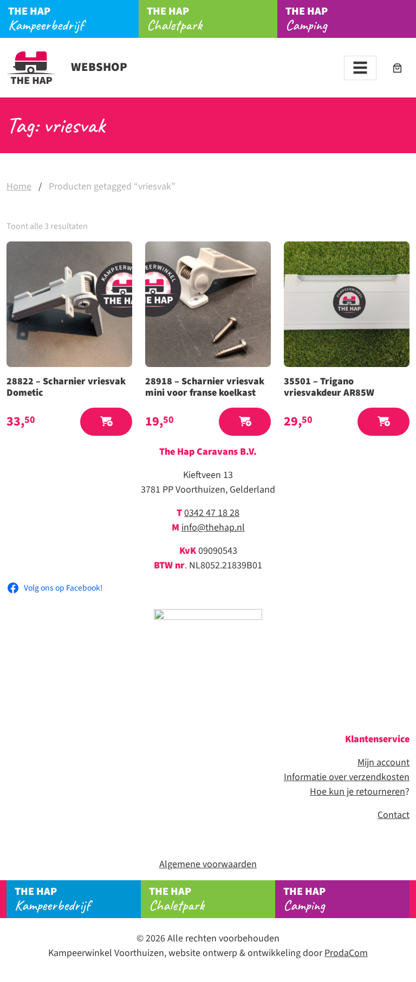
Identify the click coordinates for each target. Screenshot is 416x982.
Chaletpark (174, 19)
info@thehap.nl (213, 527)
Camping (306, 19)
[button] (106, 422)
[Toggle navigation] (360, 68)
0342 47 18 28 (211, 513)
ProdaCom (346, 953)
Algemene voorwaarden (208, 864)
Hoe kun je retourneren (357, 791)
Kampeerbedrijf (45, 19)
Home (18, 186)
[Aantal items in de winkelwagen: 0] (397, 68)
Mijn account (384, 762)
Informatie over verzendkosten (347, 777)
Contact (394, 815)
